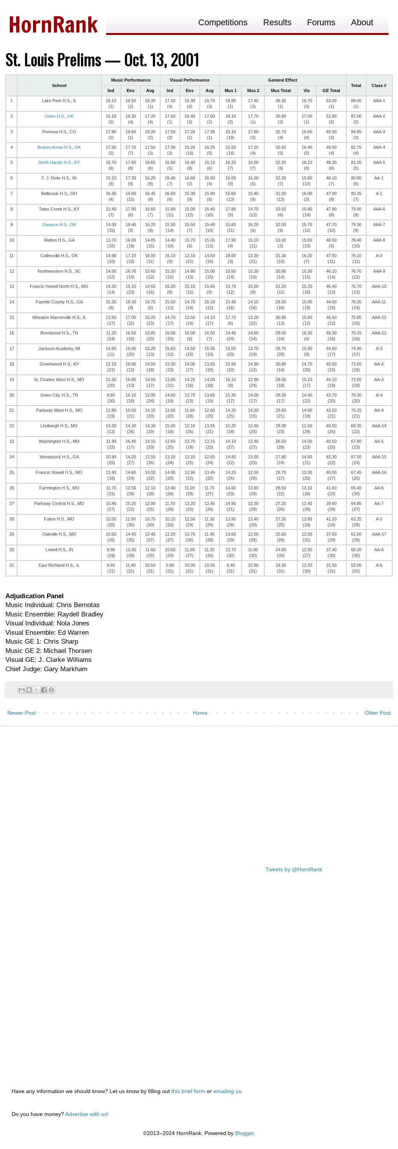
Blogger (244, 1133)
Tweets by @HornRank (293, 869)
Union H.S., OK (59, 116)
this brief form (188, 1091)
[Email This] (22, 690)
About (362, 22)
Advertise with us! (86, 1114)
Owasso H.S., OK (59, 224)
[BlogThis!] (29, 690)
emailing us (227, 1091)
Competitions (223, 22)
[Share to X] (36, 690)
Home (200, 713)
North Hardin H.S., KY (59, 162)
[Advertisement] (199, 792)
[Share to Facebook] (44, 690)
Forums (321, 22)
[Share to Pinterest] (51, 690)
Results (277, 22)
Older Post (378, 713)
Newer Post (21, 713)
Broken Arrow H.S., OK (59, 147)
